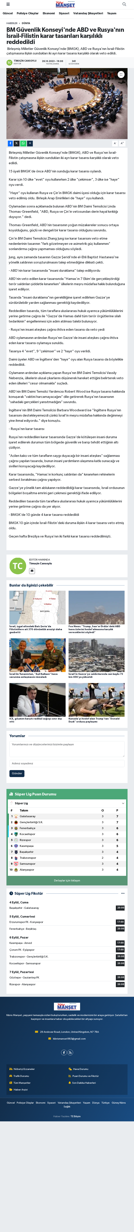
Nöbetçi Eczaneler (24, 1069)
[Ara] (124, 4)
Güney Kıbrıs (119, 1102)
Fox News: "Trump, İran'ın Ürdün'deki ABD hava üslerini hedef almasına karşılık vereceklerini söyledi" (94, 629)
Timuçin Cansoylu (40, 563)
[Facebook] (64, 1052)
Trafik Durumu (21, 1076)
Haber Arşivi (21, 1089)
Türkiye (105, 1102)
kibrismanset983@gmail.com (69, 1038)
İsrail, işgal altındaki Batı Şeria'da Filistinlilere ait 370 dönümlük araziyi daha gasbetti (35, 629)
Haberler (11, 23)
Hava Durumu (80, 1069)
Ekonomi (49, 13)
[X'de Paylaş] (17, 143)
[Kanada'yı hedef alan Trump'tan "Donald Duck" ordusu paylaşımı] (97, 699)
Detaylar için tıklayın (67, 880)
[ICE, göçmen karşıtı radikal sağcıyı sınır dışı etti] (37, 699)
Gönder (17, 773)
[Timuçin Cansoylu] (17, 565)
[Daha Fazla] (30, 143)
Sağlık (67, 1106)
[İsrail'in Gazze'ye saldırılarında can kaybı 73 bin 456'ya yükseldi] (97, 655)
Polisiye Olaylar (28, 13)
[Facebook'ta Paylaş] (10, 143)
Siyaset (64, 13)
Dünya (26, 23)
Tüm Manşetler (22, 1083)
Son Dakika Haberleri (84, 1083)
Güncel (8, 13)
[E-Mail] (32, 571)
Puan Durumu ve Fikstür (86, 1076)
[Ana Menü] (8, 4)
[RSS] (70, 1052)
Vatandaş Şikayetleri (88, 13)
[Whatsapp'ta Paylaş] (23, 143)
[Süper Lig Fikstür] (123, 893)
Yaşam (111, 13)
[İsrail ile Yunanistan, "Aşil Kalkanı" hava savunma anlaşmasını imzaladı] (37, 655)
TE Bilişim (75, 1116)
